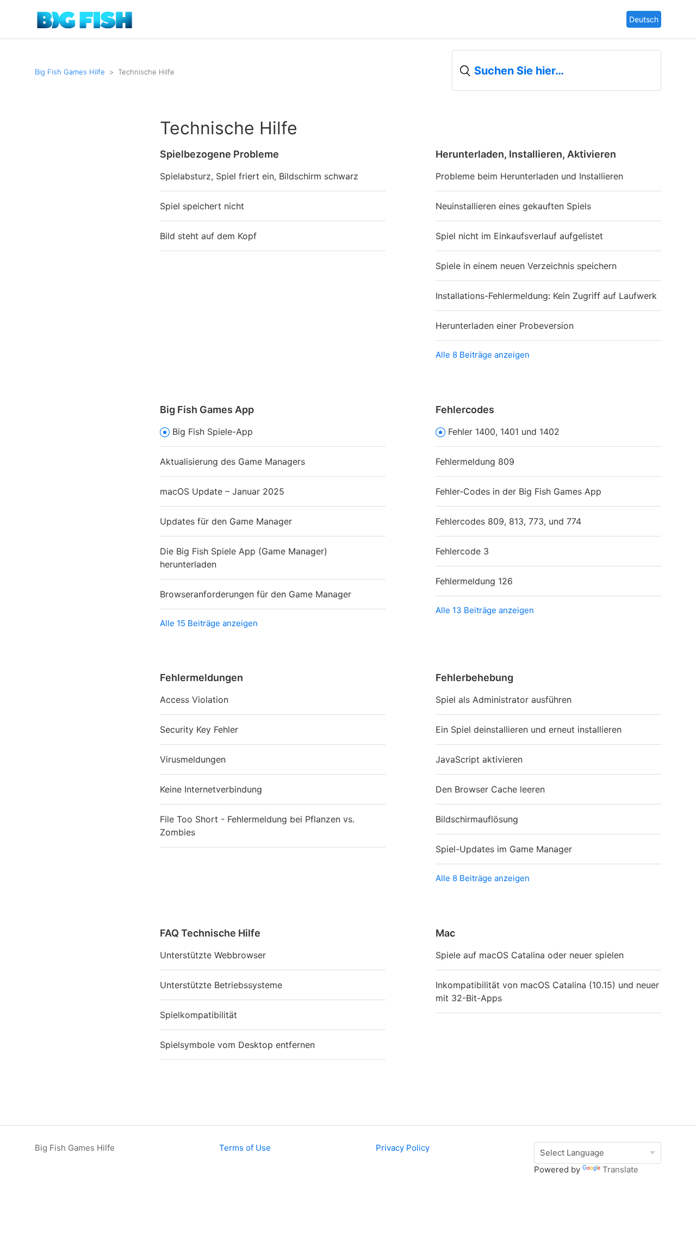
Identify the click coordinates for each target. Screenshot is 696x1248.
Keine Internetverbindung (211, 789)
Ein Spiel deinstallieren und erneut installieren (529, 729)
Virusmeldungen (193, 759)
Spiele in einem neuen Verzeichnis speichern (526, 265)
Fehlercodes (465, 409)
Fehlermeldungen (201, 677)
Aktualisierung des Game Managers (232, 461)
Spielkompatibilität (198, 1014)
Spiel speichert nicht (202, 206)
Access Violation (194, 699)
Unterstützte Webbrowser (213, 955)
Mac (445, 933)
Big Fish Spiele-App (212, 431)
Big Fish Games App (207, 409)
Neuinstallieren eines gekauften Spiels (513, 206)
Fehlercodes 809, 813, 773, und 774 (508, 521)
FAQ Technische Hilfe (210, 933)
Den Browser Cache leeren (490, 789)
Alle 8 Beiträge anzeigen (483, 355)
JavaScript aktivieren (479, 759)
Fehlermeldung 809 (475, 461)
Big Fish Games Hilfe (70, 71)
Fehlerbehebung (474, 677)
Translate (620, 1169)
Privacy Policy (403, 1148)
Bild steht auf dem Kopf (208, 235)
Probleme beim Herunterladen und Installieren (529, 176)
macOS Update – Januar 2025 (222, 491)
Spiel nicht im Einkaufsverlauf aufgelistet (519, 235)
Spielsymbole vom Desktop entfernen (237, 1044)
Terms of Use (245, 1148)
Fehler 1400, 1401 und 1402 (504, 431)
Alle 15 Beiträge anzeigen (209, 623)
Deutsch (643, 19)
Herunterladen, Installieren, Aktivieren (526, 154)
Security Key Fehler (199, 729)
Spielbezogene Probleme (219, 154)
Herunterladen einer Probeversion (505, 325)
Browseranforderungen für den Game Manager (255, 594)
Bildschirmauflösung (477, 819)
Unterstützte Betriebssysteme (221, 984)
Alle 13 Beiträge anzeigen (485, 610)
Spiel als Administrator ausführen (503, 699)
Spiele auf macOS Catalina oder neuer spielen (530, 955)
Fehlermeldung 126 (474, 581)
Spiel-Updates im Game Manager (504, 849)
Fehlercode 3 (462, 551)
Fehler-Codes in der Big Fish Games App (518, 491)
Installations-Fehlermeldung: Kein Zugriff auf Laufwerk (546, 295)
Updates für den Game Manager (226, 521)
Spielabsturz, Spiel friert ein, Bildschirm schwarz (259, 176)
